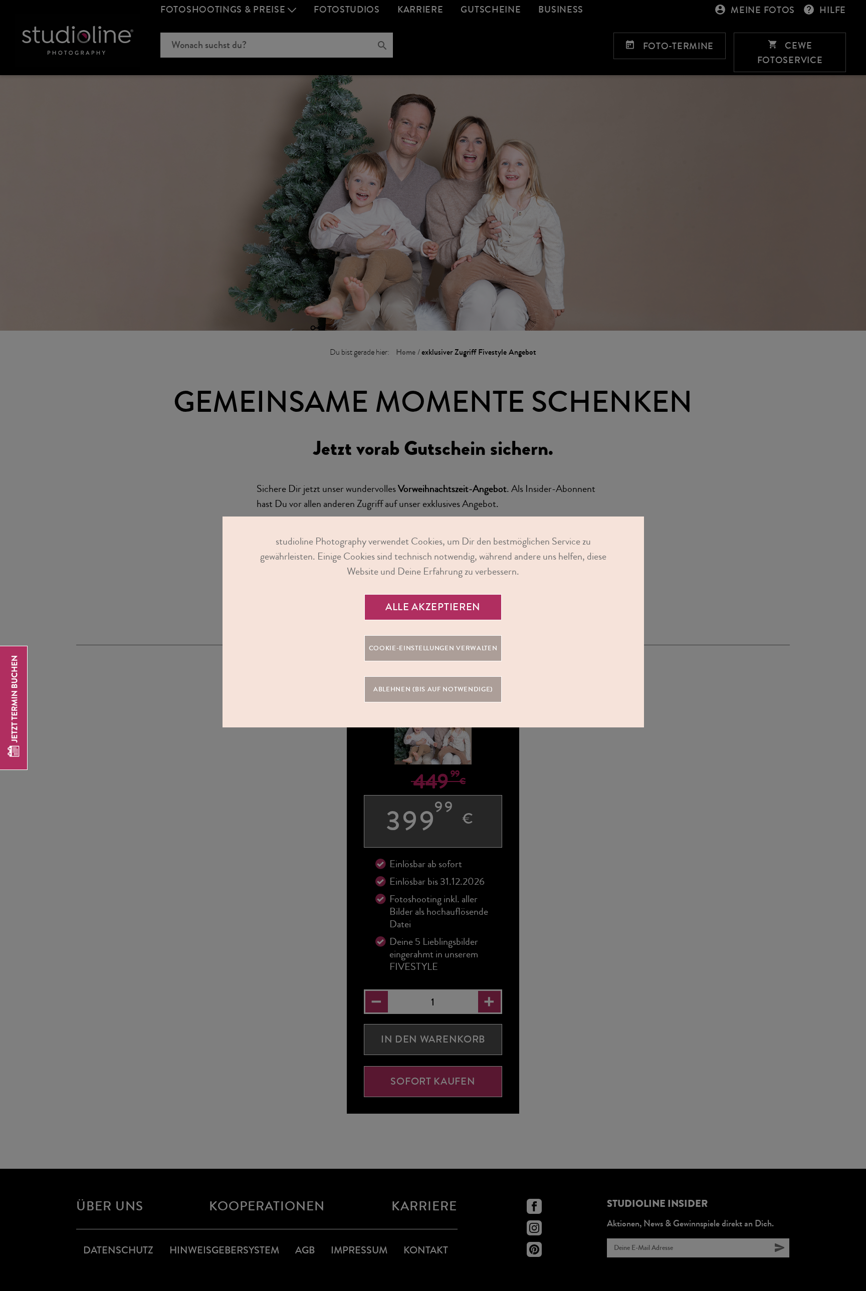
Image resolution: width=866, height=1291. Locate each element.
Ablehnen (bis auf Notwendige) (433, 689)
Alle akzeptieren (433, 607)
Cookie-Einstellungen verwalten (433, 648)
